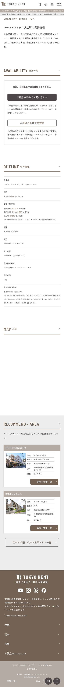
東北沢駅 (15, 208)
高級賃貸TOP (6, 14)
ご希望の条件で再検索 (32, 123)
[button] (7, 460)
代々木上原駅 (16, 212)
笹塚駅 (12, 215)
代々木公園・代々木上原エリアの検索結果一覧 (39, 14)
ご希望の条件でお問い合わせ (32, 97)
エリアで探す (16, 14)
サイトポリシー (45, 665)
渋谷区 (12, 196)
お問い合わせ (31, 669)
